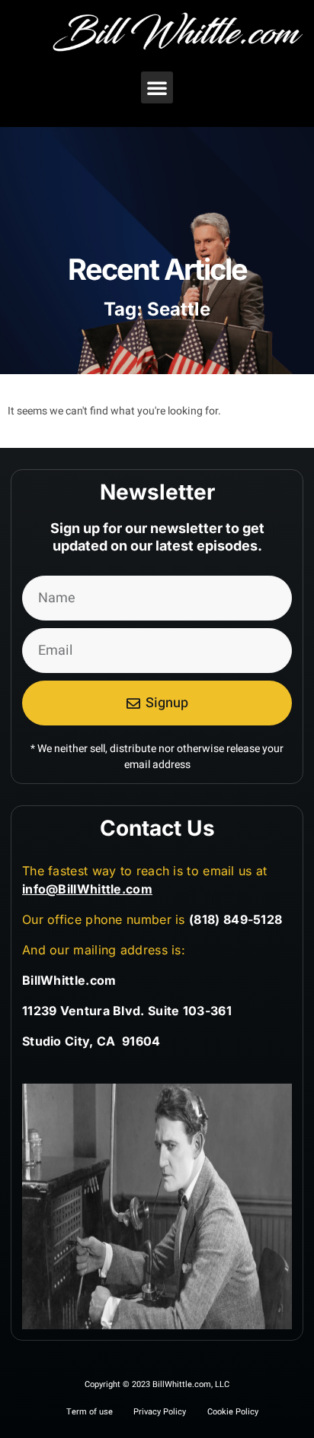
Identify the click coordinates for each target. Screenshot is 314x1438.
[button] (157, 87)
